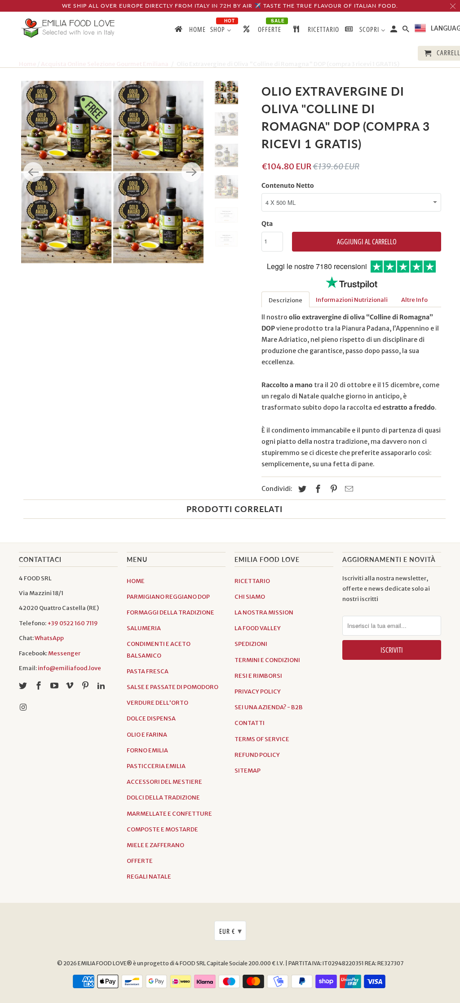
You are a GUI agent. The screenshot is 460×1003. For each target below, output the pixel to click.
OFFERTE (140, 861)
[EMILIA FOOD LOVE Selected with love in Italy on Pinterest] (86, 685)
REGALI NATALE (149, 876)
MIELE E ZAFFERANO (155, 845)
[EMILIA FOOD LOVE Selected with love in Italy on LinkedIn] (102, 685)
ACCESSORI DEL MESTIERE (164, 782)
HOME (136, 581)
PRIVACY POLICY (257, 691)
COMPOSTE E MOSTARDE (162, 829)
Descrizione (285, 300)
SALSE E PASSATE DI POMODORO (172, 687)
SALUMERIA (144, 628)
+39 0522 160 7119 (72, 623)
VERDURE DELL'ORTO (157, 703)
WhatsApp (49, 638)
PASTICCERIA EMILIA (156, 766)
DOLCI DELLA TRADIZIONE (163, 797)
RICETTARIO (252, 581)
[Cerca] (406, 30)
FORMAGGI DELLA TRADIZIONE (170, 612)
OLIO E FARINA (147, 734)
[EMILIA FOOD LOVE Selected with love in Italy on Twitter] (24, 685)
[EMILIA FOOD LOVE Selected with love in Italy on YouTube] (55, 685)
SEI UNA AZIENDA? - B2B (268, 707)
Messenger (64, 653)
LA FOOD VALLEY (257, 628)
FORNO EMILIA (147, 750)
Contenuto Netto (287, 185)
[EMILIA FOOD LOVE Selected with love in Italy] (68, 28)
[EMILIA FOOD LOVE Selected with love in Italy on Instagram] (24, 707)
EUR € (230, 930)
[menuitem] (189, 31)
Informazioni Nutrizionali (352, 300)
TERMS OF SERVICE (261, 739)
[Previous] (33, 172)
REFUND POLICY (257, 755)
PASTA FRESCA (147, 671)
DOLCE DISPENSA (151, 718)
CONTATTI (249, 723)
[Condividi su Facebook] (317, 489)
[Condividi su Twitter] (301, 489)
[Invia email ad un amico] (348, 489)
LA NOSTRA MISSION (263, 612)
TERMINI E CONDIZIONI (267, 660)
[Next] (191, 172)
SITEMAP (247, 770)
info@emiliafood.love (69, 668)
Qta (267, 224)
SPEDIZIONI (250, 644)
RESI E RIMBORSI (258, 676)
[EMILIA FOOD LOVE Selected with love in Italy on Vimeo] (70, 685)
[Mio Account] (394, 30)
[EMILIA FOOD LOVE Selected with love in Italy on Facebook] (39, 685)
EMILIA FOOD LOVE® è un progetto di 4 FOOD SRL (142, 963)
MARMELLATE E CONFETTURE (169, 813)
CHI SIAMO (249, 597)
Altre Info (414, 300)
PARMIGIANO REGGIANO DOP (168, 597)
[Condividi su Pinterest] (332, 489)
